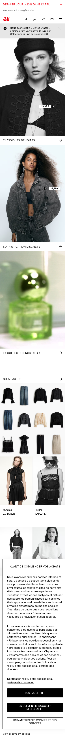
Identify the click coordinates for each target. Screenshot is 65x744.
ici (47, 34)
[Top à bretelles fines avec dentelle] (8, 444)
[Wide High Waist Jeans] (24, 395)
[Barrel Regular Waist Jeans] (8, 420)
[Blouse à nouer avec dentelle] (40, 420)
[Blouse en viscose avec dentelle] (8, 395)
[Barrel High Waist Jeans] (57, 444)
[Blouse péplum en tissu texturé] (57, 420)
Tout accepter (35, 692)
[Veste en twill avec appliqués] (57, 395)
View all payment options (16, 733)
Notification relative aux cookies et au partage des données (30, 680)
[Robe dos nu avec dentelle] (24, 444)
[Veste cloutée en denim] (24, 420)
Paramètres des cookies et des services (35, 722)
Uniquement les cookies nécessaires (35, 707)
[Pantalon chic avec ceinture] (40, 444)
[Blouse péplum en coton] (40, 395)
